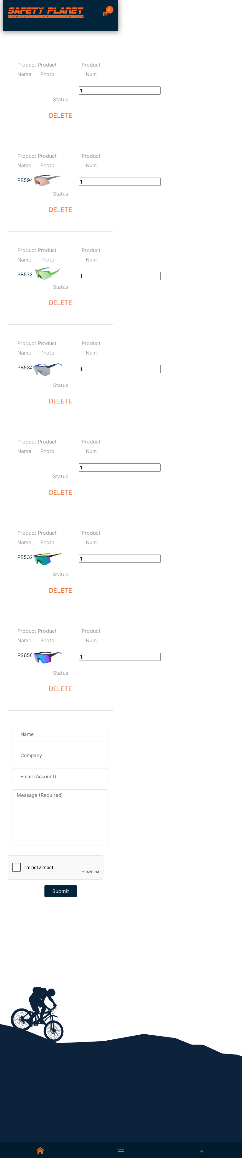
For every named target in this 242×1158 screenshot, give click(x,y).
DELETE (60, 115)
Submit (60, 891)
